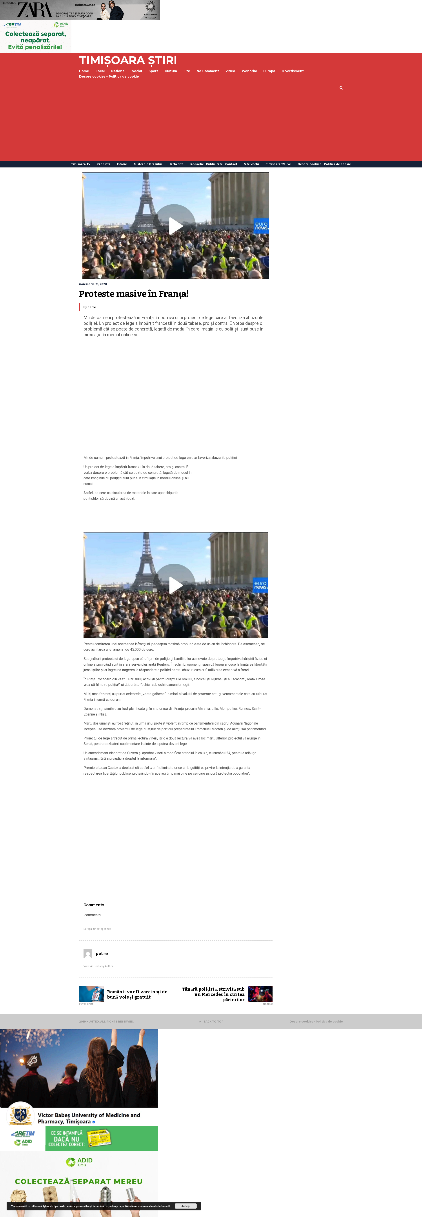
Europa (269, 71)
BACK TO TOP (214, 1021)
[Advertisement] (211, 128)
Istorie (122, 164)
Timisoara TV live (278, 164)
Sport (153, 71)
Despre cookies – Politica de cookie (109, 76)
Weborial (249, 71)
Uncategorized (102, 928)
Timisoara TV (80, 164)
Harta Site (176, 164)
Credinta (103, 164)
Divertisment (293, 71)
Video (230, 71)
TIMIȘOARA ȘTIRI (128, 60)
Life (187, 71)
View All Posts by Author (98, 966)
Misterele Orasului (148, 164)
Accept (185, 1206)
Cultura (171, 71)
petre (91, 307)
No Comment (208, 71)
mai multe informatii (158, 1206)
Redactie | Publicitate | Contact (213, 164)
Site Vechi (251, 164)
